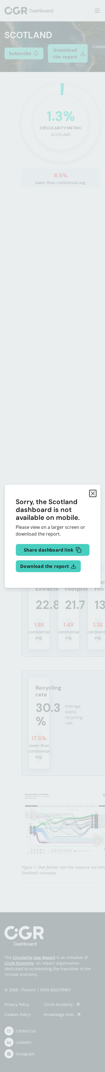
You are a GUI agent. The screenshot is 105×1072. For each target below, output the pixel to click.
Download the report (44, 566)
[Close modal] (92, 493)
